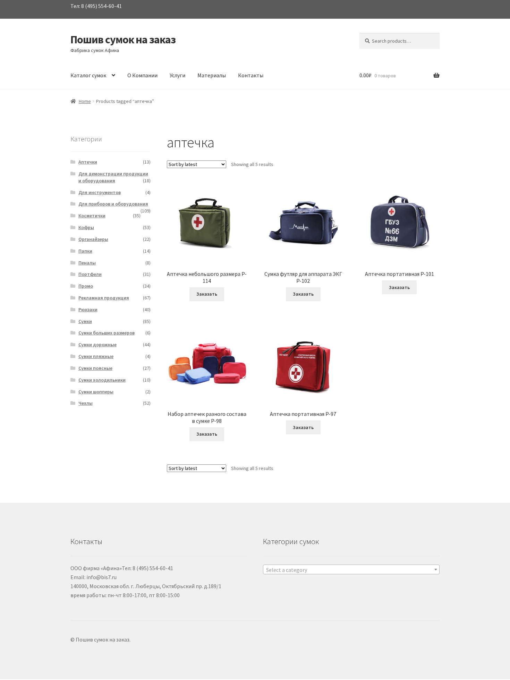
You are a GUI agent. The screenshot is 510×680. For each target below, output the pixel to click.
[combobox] (351, 569)
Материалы (211, 75)
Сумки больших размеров (106, 333)
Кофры (86, 227)
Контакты (250, 75)
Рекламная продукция (103, 298)
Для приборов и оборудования (113, 204)
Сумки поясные (95, 368)
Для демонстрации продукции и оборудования (113, 177)
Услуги (177, 75)
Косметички (91, 215)
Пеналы (87, 263)
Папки (85, 251)
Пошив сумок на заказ (123, 39)
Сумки (85, 321)
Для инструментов (99, 192)
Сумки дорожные (97, 344)
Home (85, 101)
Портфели (90, 274)
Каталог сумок (88, 75)
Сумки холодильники (102, 380)
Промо (85, 286)
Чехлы (85, 403)
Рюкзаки (87, 309)
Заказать (206, 294)
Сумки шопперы (95, 392)
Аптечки (87, 162)
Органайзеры (93, 239)
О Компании (142, 75)
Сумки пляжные (95, 356)
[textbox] (351, 570)
